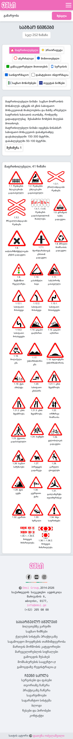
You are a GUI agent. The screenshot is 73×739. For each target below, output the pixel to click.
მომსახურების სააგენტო (36, 662)
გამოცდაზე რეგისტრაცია (35, 667)
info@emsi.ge (36, 605)
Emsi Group (31, 587)
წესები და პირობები (36, 710)
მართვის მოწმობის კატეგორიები (36, 647)
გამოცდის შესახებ (37, 657)
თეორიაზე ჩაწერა (36, 685)
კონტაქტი (36, 716)
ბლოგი (36, 705)
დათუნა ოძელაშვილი (48, 736)
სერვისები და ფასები (36, 680)
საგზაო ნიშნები (36, 631)
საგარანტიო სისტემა (36, 700)
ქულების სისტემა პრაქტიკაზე (36, 636)
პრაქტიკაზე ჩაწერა (36, 690)
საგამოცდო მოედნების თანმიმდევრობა (36, 641)
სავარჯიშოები (36, 695)
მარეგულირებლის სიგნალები (36, 652)
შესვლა (62, 15)
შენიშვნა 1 (14, 148)
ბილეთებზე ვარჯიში (36, 626)
